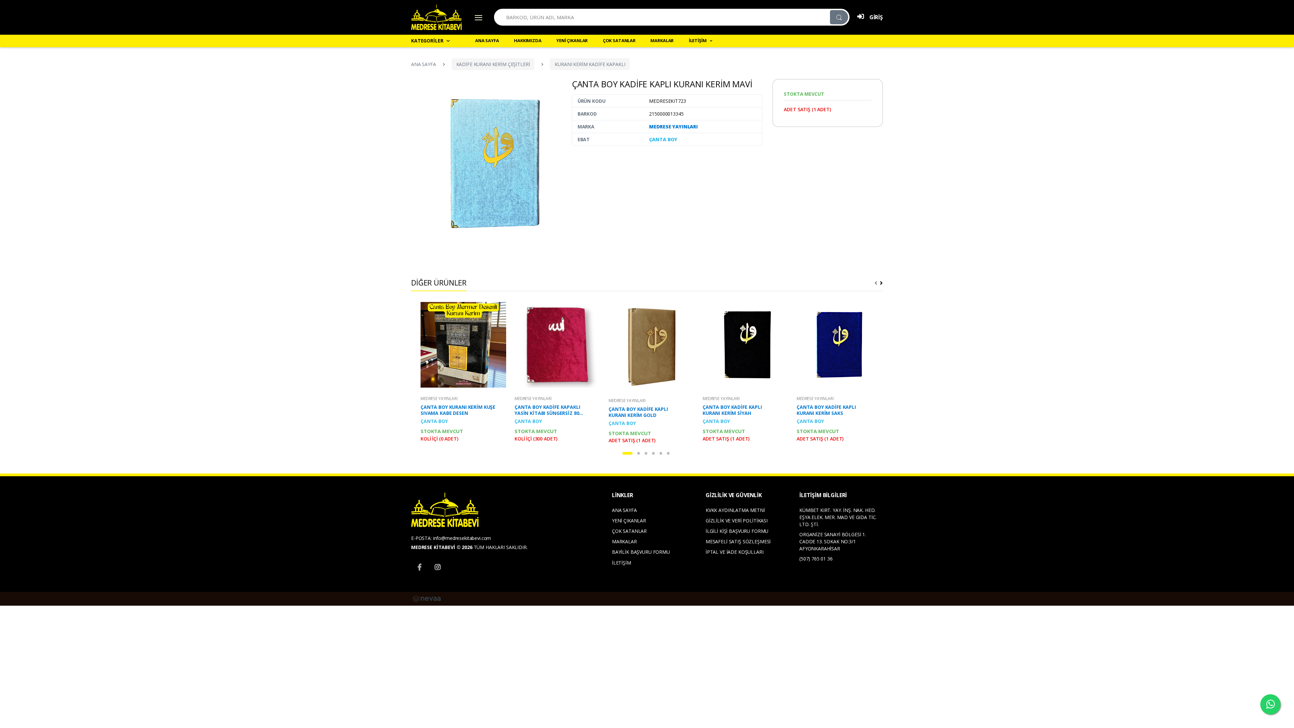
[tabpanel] (459, 373)
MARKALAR (662, 40)
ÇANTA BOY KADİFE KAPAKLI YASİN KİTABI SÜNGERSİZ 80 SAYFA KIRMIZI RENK (547, 410)
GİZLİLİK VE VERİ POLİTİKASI (737, 520)
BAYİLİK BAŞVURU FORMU (641, 552)
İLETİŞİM (621, 562)
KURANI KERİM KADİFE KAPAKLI (590, 64)
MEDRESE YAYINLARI (673, 126)
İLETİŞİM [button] (698, 40)
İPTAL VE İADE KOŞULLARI (735, 552)
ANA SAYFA (487, 40)
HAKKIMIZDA (528, 40)
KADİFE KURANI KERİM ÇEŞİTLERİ (493, 64)
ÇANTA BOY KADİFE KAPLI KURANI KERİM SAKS (826, 410)
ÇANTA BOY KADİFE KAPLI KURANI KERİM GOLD (638, 412)
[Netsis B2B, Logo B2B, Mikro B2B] (426, 598)
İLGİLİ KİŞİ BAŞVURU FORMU (737, 531)
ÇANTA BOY (663, 139)
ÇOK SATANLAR (619, 40)
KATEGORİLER (427, 40)
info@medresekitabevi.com (462, 538)
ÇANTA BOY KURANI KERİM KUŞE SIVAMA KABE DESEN (458, 410)
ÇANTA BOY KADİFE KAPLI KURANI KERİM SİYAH (732, 410)
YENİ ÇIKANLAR (572, 40)
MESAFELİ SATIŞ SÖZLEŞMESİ (738, 541)
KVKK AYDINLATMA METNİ (735, 510)
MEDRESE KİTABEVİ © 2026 (441, 547)
